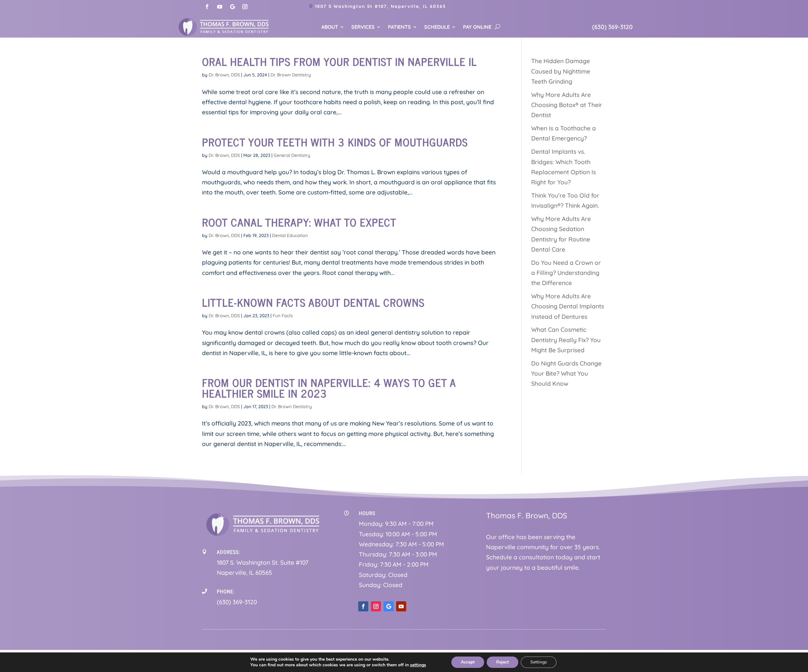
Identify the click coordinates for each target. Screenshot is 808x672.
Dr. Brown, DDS (224, 75)
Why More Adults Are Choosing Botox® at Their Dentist (566, 105)
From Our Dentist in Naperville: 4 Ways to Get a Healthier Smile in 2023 (329, 387)
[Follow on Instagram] (245, 7)
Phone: (226, 591)
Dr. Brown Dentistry (290, 75)
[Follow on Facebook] (207, 7)
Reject (502, 662)
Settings (538, 662)
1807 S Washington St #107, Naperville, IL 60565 (380, 6)
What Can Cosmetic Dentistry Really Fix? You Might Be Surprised (566, 340)
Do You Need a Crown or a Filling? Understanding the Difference (566, 273)
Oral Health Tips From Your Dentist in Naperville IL (339, 61)
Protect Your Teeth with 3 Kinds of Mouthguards (335, 142)
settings (418, 665)
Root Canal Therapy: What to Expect (299, 222)
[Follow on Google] (232, 7)
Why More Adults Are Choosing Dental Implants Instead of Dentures (567, 306)
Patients (399, 27)
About (329, 27)
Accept (468, 662)
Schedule (437, 27)
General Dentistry (292, 155)
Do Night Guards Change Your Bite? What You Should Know (566, 374)
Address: (228, 552)
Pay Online (477, 27)
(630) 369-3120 (612, 27)
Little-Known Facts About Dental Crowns (313, 302)
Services (363, 27)
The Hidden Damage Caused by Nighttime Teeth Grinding (560, 71)
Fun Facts (283, 315)
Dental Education (290, 235)
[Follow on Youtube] (220, 7)
